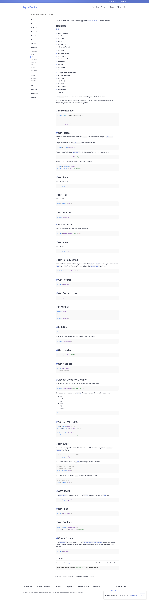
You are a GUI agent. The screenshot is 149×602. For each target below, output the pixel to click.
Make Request (62, 33)
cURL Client (34, 78)
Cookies (33, 75)
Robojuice (80, 593)
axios (68, 563)
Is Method (60, 62)
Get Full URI (61, 44)
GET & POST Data (63, 75)
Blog (97, 7)
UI (31, 40)
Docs (112, 7)
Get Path (60, 39)
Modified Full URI (64, 47)
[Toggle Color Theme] (125, 7)
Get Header (61, 67)
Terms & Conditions (43, 586)
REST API (33, 81)
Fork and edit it (90, 576)
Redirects (33, 73)
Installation (34, 24)
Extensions (34, 93)
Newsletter (96, 586)
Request (34, 57)
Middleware (34, 70)
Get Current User (63, 59)
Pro (93, 7)
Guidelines (57, 586)
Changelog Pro (69, 586)
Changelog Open (83, 586)
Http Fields (34, 59)
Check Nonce (61, 89)
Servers (33, 97)
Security (33, 85)
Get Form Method (63, 53)
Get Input (60, 78)
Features (104, 7)
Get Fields (60, 36)
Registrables (34, 32)
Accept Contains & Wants (66, 73)
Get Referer (61, 56)
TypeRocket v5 (92, 21)
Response (33, 62)
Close (142, 595)
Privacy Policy (28, 586)
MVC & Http (34, 48)
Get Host (60, 50)
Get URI (59, 41)
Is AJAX (59, 64)
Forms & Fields (35, 36)
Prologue (33, 20)
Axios (60, 92)
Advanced (33, 89)
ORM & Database (35, 44)
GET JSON (60, 81)
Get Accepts (61, 70)
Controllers (34, 51)
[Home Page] (30, 8)
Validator (33, 65)
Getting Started (35, 28)
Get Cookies (61, 86)
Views (32, 54)
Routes (33, 67)
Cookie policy (134, 595)
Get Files (60, 84)
